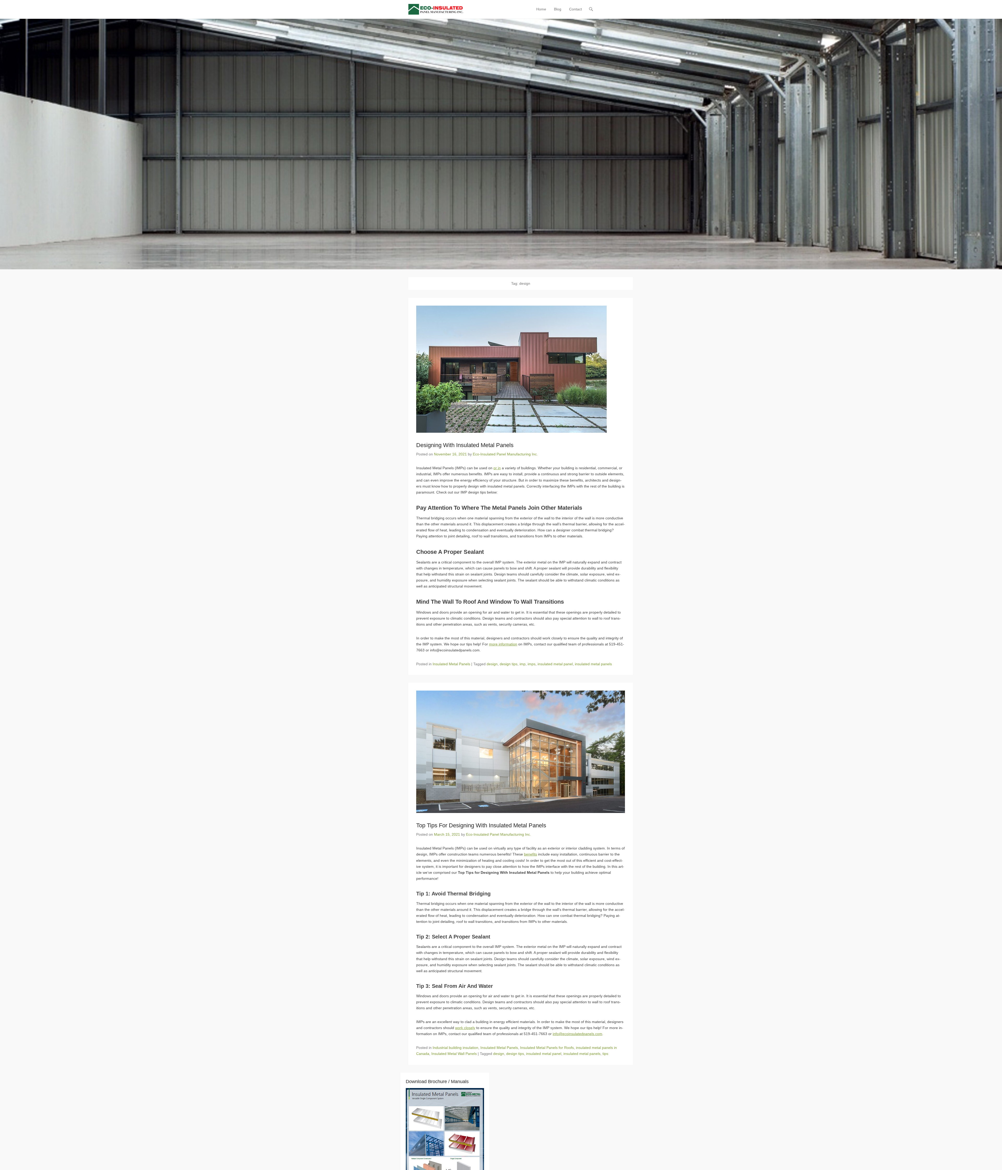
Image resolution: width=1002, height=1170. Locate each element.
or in (497, 468)
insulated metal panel (555, 664)
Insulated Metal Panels (451, 664)
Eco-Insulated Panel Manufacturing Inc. (505, 454)
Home (541, 9)
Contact (575, 9)
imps (531, 664)
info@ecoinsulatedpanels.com (577, 1034)
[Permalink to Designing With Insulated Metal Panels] (520, 369)
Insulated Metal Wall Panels (454, 1054)
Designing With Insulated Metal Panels (465, 445)
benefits (530, 854)
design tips (508, 664)
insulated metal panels (593, 664)
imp (523, 664)
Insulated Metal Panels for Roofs (547, 1048)
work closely (465, 1028)
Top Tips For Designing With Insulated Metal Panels (481, 825)
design (492, 664)
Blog (557, 9)
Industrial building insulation (455, 1048)
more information (503, 644)
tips (605, 1054)
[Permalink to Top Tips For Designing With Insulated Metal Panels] (520, 752)
